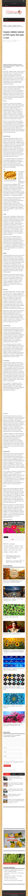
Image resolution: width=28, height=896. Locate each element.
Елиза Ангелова (11, 40)
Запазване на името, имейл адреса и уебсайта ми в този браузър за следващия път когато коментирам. (14, 762)
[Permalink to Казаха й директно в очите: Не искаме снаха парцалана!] (5, 797)
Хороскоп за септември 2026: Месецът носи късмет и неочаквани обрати (12, 581)
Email (5, 751)
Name (5, 747)
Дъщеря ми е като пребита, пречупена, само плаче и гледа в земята (15, 778)
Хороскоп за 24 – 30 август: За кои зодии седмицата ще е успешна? (13, 599)
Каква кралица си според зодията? (12, 633)
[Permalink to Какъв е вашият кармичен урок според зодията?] (14, 704)
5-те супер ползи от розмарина (11, 863)
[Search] (24, 1)
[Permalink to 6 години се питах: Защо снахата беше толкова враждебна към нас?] (5, 792)
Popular (6, 774)
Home (6, 25)
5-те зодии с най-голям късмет (10, 616)
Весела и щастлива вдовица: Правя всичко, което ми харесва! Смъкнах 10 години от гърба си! (16, 801)
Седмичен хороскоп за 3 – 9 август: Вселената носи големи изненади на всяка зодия (13, 688)
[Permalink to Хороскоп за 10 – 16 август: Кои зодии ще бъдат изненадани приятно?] (14, 666)
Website (5, 756)
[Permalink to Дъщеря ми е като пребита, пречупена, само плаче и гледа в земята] (5, 780)
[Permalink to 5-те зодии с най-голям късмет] (14, 615)
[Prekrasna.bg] (14, 13)
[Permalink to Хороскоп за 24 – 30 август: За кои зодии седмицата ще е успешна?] (14, 597)
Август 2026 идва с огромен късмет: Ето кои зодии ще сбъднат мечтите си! (13, 724)
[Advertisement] (14, 54)
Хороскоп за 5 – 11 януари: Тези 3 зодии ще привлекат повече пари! (14, 561)
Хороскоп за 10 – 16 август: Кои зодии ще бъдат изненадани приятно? (13, 669)
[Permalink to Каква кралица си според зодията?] (14, 632)
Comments (21, 774)
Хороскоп (10, 25)
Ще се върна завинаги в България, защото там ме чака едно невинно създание (15, 784)
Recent (13, 774)
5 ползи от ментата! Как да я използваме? (13, 880)
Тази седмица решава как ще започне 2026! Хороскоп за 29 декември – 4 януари (13, 556)
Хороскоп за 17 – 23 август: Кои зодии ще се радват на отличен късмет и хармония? (13, 651)
